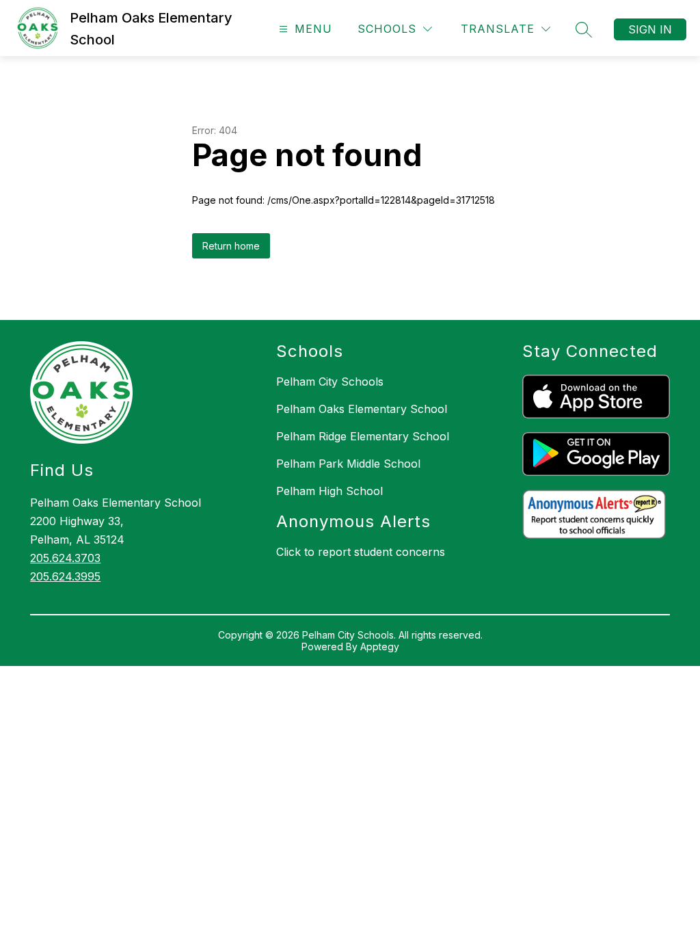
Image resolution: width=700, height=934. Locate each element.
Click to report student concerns (360, 552)
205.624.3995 (65, 576)
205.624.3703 (65, 558)
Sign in (650, 29)
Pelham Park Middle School (348, 463)
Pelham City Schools (329, 381)
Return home (231, 246)
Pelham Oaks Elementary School (361, 409)
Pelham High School (329, 491)
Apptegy (379, 646)
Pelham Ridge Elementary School (362, 436)
